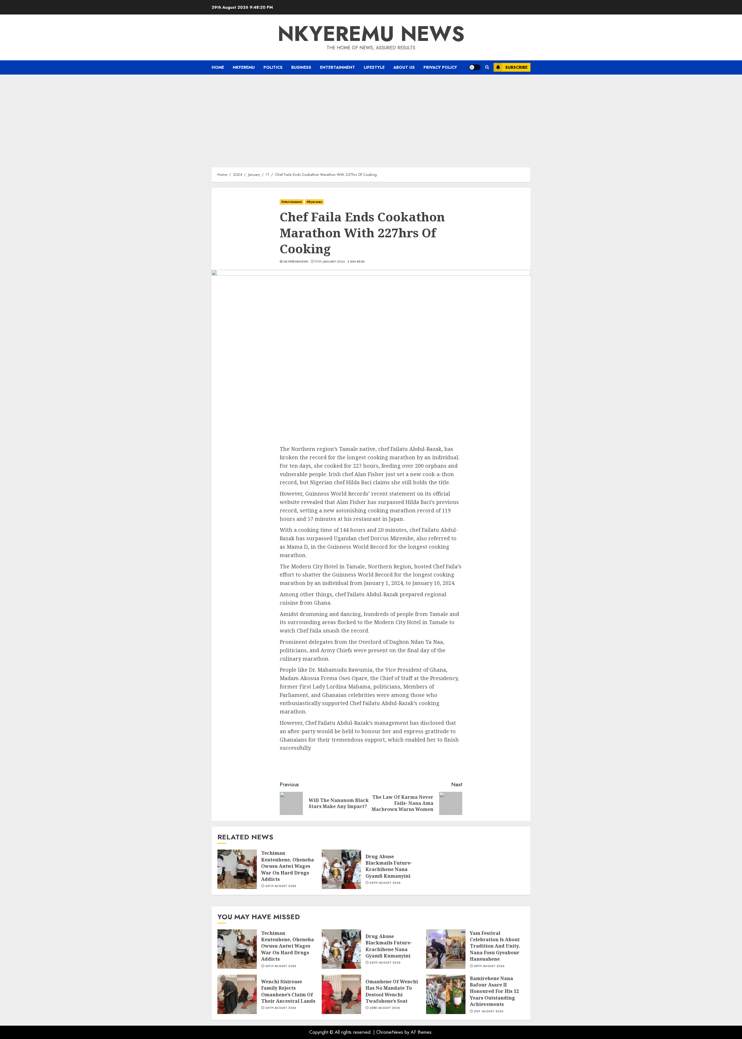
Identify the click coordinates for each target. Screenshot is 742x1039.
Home (218, 67)
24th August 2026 (280, 1008)
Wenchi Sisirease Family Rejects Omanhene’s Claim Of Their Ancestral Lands (288, 991)
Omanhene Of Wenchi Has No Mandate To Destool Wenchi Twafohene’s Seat (391, 991)
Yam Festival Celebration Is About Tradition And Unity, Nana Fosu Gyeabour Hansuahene (495, 946)
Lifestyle (374, 67)
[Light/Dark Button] (475, 67)
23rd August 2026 (385, 1008)
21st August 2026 (488, 1011)
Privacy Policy (440, 67)
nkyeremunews (295, 262)
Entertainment (337, 67)
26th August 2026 (280, 886)
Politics (273, 67)
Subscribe (516, 67)
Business (301, 67)
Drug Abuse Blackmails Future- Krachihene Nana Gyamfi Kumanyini (388, 866)
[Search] (487, 67)
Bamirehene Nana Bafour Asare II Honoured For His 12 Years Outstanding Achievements (494, 991)
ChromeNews (389, 1032)
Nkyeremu (244, 67)
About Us (404, 67)
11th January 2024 (329, 262)
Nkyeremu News (371, 34)
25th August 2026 (489, 966)
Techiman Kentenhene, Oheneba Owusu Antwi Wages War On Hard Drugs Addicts (287, 866)
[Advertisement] (371, 118)
